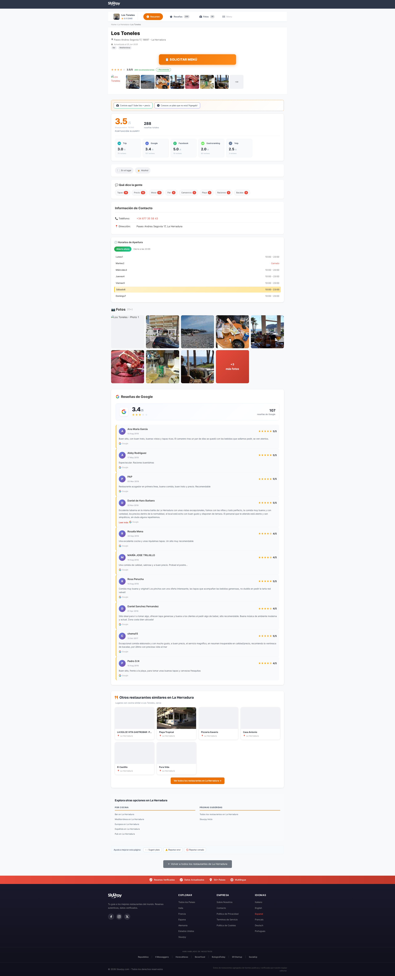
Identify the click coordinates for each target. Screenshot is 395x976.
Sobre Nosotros (224, 902)
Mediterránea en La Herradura (129, 819)
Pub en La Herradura (125, 834)
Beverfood (200, 957)
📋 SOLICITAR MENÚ (181, 59)
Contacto (221, 908)
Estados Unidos (186, 931)
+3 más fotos (232, 366)
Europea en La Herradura (127, 824)
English (258, 908)
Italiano (258, 902)
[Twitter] (127, 917)
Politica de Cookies (226, 925)
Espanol (259, 913)
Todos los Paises (186, 902)
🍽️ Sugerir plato (152, 850)
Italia (180, 908)
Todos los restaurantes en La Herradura (219, 814)
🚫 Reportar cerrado (195, 850)
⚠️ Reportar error (173, 850)
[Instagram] (119, 917)
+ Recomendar (163, 70)
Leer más (123, 522)
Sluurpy (182, 937)
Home (113, 24)
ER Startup (237, 957)
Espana (182, 919)
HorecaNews (182, 957)
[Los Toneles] (118, 82)
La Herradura (123, 24)
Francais (259, 919)
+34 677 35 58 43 (147, 218)
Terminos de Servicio (227, 919)
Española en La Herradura (127, 829)
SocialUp (253, 957)
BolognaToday (218, 957)
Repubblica (143, 957)
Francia (182, 913)
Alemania (182, 925)
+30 (236, 82)
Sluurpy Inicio (206, 819)
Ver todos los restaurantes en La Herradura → (197, 780)
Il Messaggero (162, 957)
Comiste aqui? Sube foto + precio (135, 105)
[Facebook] (111, 917)
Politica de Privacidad (228, 913)
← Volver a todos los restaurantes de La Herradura (197, 863)
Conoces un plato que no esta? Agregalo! (179, 105)
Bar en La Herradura (124, 814)
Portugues (260, 931)
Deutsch (259, 925)
